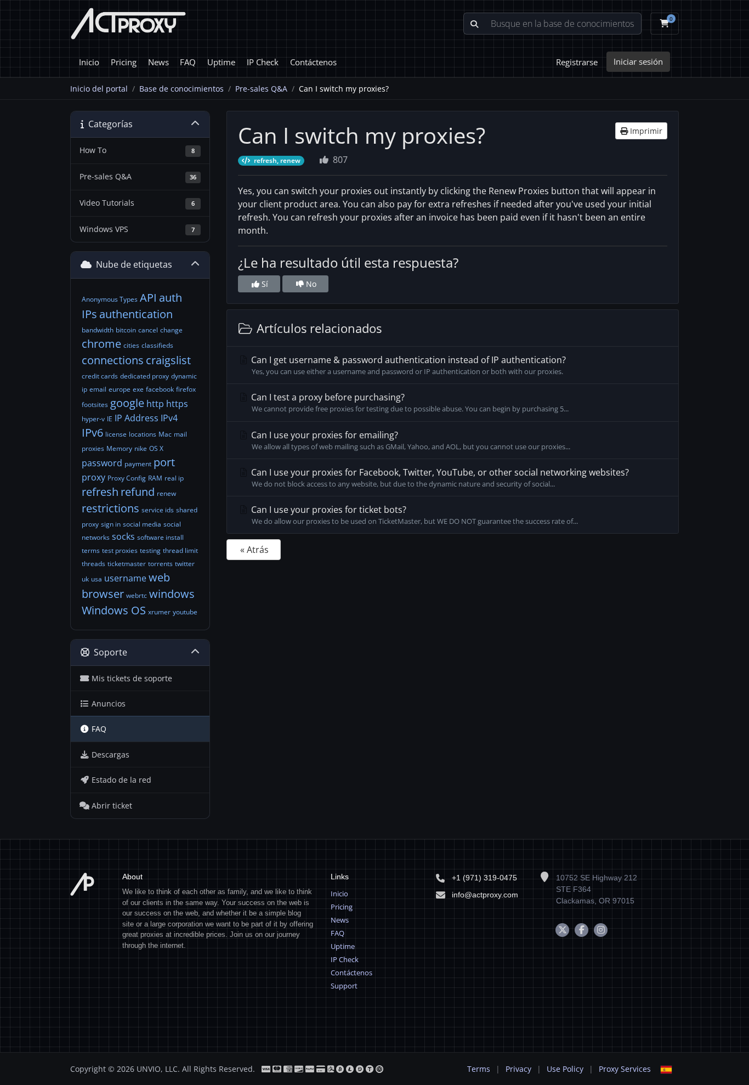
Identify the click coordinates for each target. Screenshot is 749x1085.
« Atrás (254, 550)
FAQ (188, 61)
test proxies (120, 550)
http (155, 404)
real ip (174, 478)
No (310, 284)
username (125, 578)
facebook (160, 389)
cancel (148, 330)
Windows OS (114, 610)
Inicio (89, 61)
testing (150, 550)
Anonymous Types (110, 299)
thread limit (180, 550)
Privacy (518, 1069)
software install (160, 537)
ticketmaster (126, 563)
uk (85, 579)
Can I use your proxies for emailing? (409, 440)
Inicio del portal (99, 88)
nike (140, 448)
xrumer (159, 612)
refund (138, 491)
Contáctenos (313, 61)
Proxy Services (625, 1069)
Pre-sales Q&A (261, 88)
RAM (155, 478)
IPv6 (92, 432)
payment (137, 463)
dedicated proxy (144, 376)
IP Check (263, 61)
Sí (263, 284)
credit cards (100, 376)
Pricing (124, 61)
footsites (95, 404)
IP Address (136, 418)
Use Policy (565, 1069)
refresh (100, 491)
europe (119, 389)
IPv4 (169, 418)
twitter (185, 563)
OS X (156, 448)
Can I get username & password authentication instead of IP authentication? (407, 365)
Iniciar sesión (638, 61)
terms (91, 550)
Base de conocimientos (181, 88)
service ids (157, 510)
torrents (160, 563)
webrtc (136, 595)
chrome (101, 343)
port (164, 462)
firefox (186, 389)
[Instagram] (601, 930)
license (116, 434)
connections (113, 360)
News (158, 61)
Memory (119, 448)
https (177, 404)
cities (131, 345)
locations (142, 434)
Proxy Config (126, 478)
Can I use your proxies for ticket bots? (413, 515)
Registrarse (577, 61)
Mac (165, 434)
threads (93, 563)
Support (344, 986)
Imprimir (645, 131)
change (171, 330)
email (97, 389)
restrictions (110, 508)
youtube (185, 612)
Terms (478, 1069)
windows (172, 593)
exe (138, 389)
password (102, 463)
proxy (93, 477)
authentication (136, 314)
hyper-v (93, 418)
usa (96, 579)
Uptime (221, 61)
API (148, 297)
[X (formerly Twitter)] (562, 930)
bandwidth (98, 330)
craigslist (168, 360)
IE (109, 418)
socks (123, 536)
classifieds (157, 345)
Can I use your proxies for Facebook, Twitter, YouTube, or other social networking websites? (439, 477)
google (127, 402)
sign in (111, 524)
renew (166, 493)
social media (142, 524)
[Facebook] (581, 930)
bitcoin (126, 330)
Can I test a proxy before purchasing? (409, 402)
